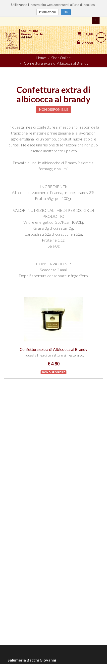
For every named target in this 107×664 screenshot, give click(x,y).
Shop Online (61, 57)
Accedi (87, 43)
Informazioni (47, 12)
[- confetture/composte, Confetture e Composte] (53, 319)
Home (41, 57)
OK (66, 12)
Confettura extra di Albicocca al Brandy (56, 63)
